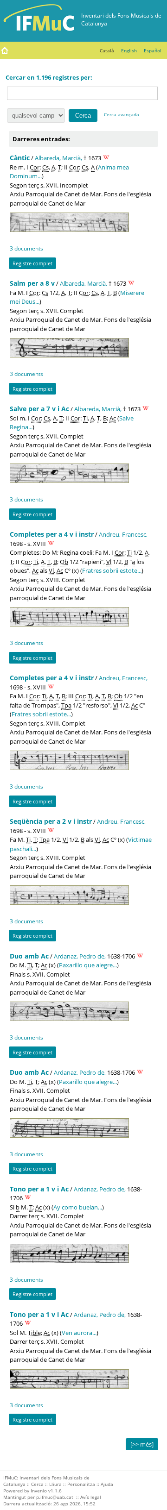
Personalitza (81, 1484)
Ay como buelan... (77, 1207)
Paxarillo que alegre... (88, 965)
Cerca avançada (121, 114)
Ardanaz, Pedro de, (80, 956)
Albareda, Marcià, (58, 158)
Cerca (37, 1484)
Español (152, 50)
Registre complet (32, 263)
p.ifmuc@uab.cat (54, 1497)
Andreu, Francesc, (123, 534)
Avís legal (90, 1497)
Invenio (39, 1490)
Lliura (55, 1484)
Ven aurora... (79, 1332)
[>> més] (142, 1444)
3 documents (26, 248)
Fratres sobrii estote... (111, 570)
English (129, 50)
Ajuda (107, 1484)
